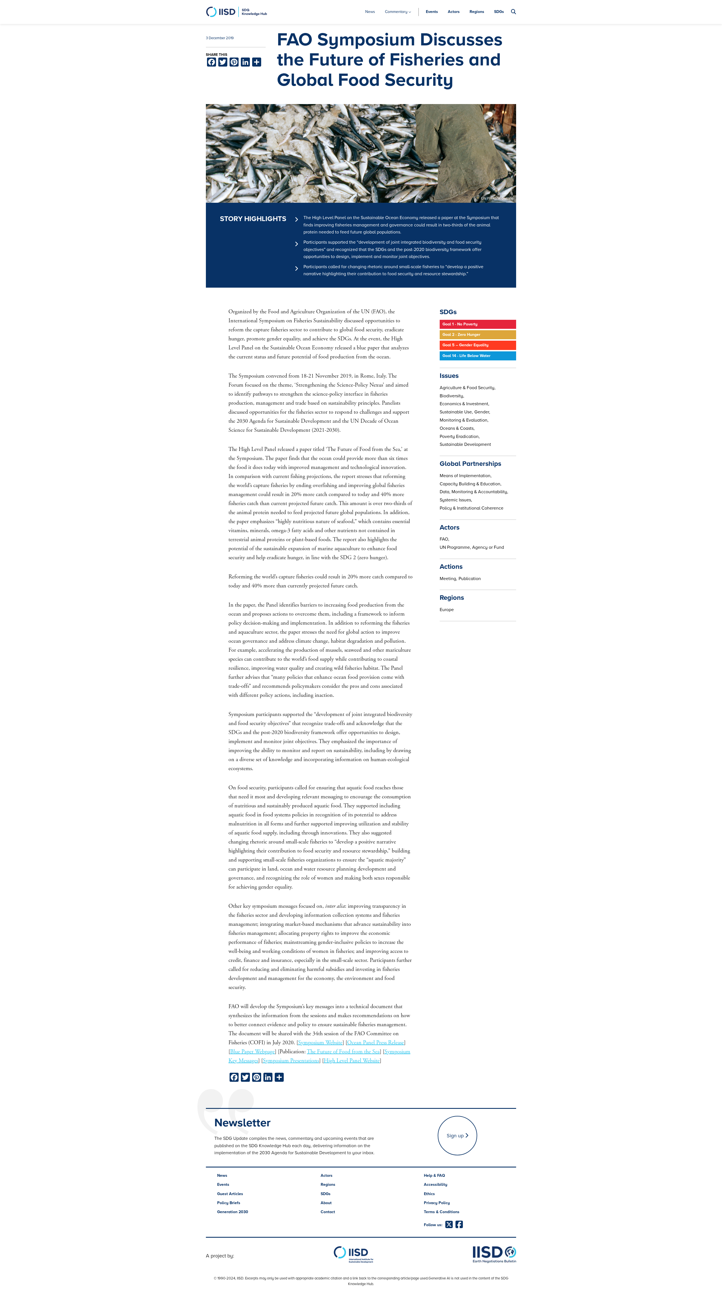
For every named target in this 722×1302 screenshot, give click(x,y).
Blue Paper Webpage (252, 1051)
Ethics (429, 1193)
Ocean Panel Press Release (375, 1042)
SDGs (499, 11)
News (370, 11)
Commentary (396, 11)
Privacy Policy (437, 1202)
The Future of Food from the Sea (343, 1051)
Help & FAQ (434, 1175)
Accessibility (435, 1184)
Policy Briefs (228, 1202)
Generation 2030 (232, 1212)
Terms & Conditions (441, 1212)
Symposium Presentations (291, 1060)
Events (432, 11)
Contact (328, 1212)
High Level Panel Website (352, 1060)
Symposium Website (320, 1042)
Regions (477, 11)
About (326, 1202)
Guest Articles (230, 1193)
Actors (454, 11)
